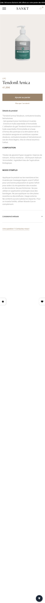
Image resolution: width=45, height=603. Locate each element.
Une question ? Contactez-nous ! (15, 228)
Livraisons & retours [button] (10, 216)
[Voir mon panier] (40, 8)
